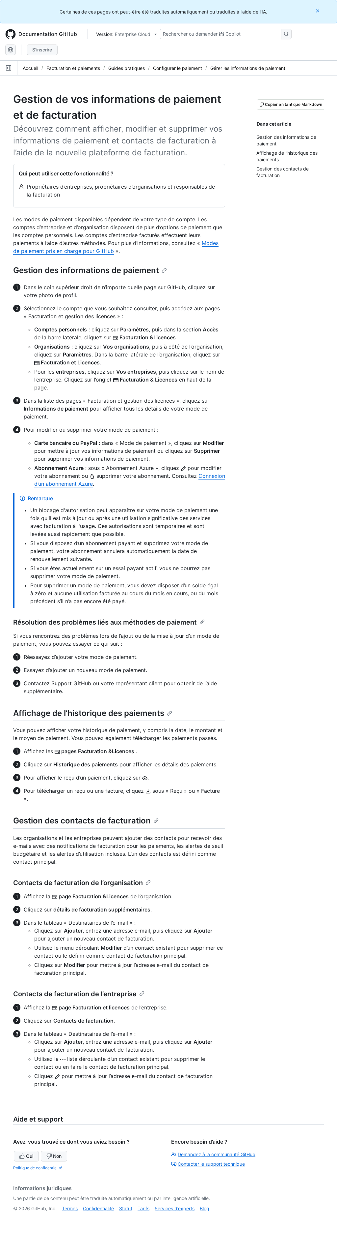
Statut (125, 1208)
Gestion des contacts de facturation (82, 820)
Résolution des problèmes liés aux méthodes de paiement (105, 622)
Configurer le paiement (177, 68)
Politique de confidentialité (37, 1167)
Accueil (30, 68)
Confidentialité (98, 1208)
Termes (70, 1208)
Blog (204, 1208)
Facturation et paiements (73, 68)
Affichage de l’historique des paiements (88, 713)
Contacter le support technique (211, 1164)
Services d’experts (174, 1208)
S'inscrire (42, 49)
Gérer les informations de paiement (247, 68)
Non (57, 1156)
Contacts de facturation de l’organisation (78, 883)
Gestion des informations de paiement (86, 270)
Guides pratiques (126, 68)
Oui (29, 1156)
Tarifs (143, 1208)
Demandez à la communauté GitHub (216, 1154)
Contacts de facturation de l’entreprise (75, 994)
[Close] (318, 11)
